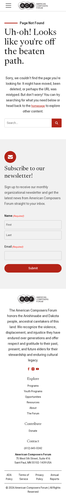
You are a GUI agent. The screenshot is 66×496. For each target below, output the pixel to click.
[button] (8, 5)
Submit (33, 268)
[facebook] (28, 368)
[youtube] (37, 368)
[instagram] (33, 368)
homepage (38, 106)
